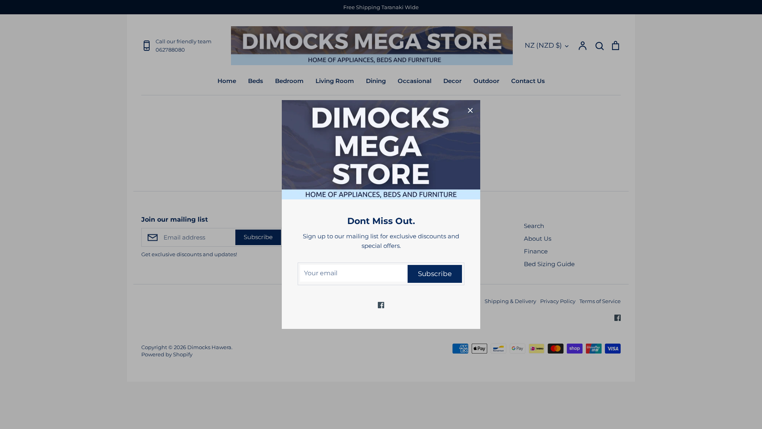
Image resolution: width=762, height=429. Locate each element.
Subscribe (435, 274)
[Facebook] (381, 305)
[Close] (470, 110)
